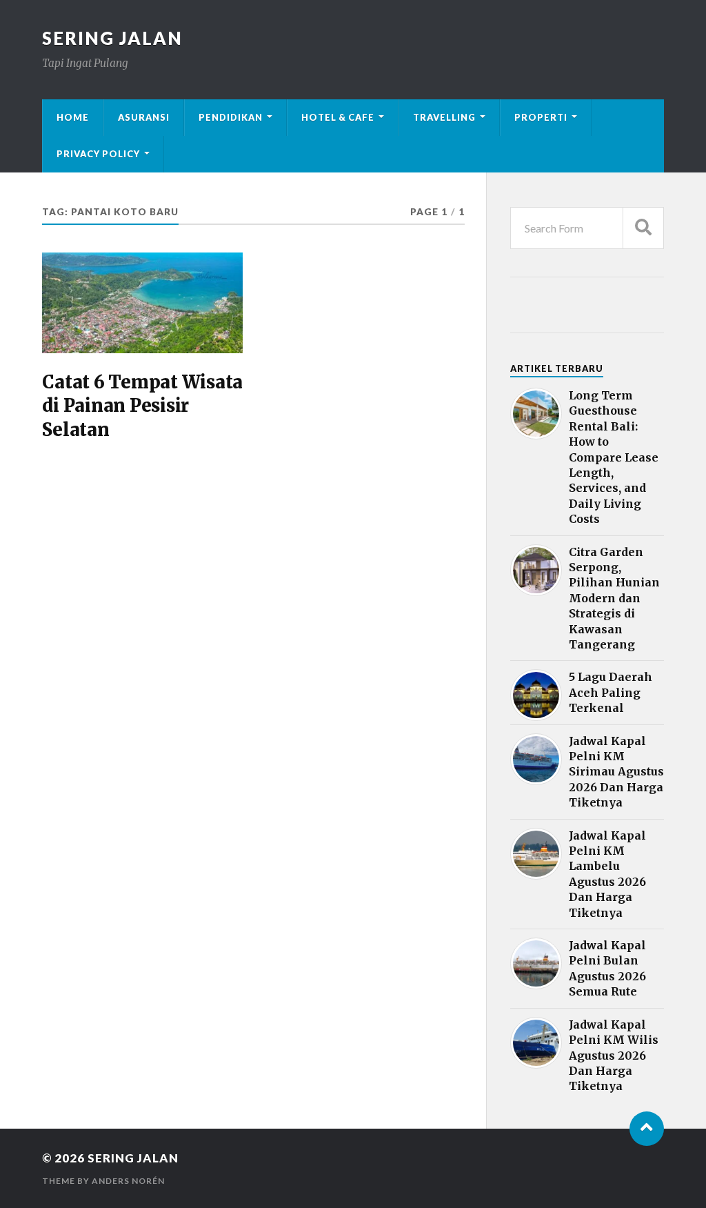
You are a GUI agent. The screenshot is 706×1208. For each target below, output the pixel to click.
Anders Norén (128, 1181)
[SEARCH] (643, 228)
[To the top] (646, 1128)
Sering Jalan (112, 38)
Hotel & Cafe (337, 117)
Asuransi (144, 117)
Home (73, 117)
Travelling (444, 117)
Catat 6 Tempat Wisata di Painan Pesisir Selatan (142, 406)
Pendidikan (231, 117)
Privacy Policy (98, 153)
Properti (540, 117)
